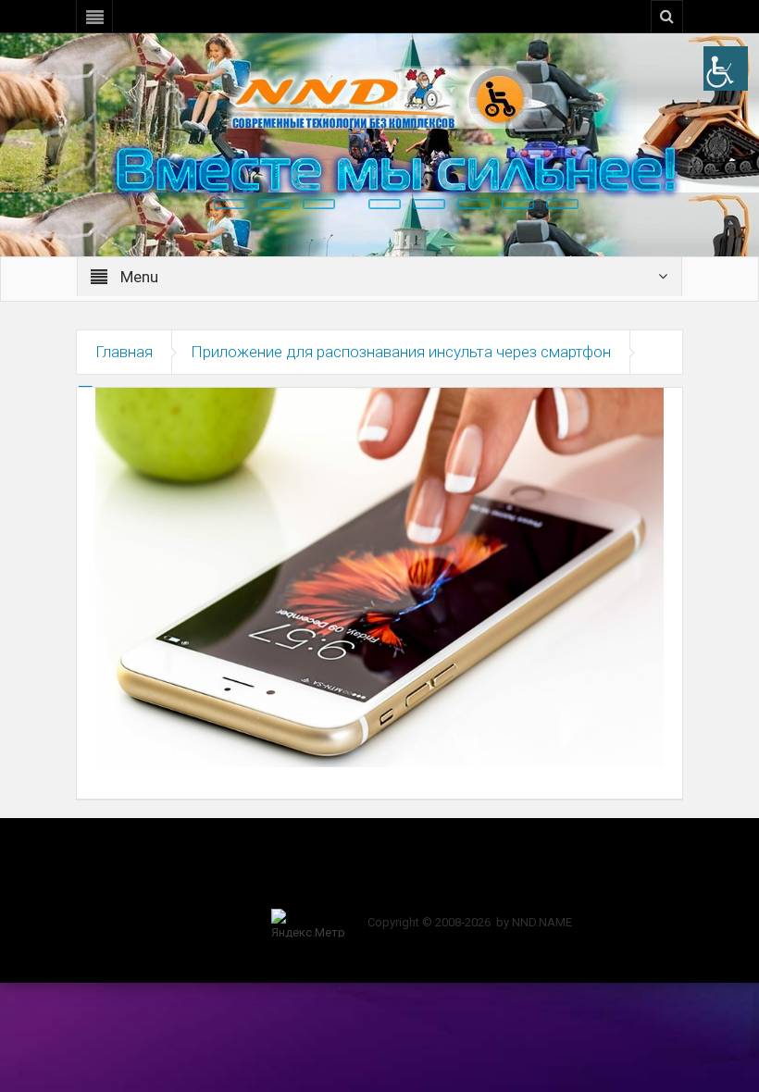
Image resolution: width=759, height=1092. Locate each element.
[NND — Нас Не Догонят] (379, 96)
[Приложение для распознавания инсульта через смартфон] (379, 576)
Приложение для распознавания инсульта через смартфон (401, 351)
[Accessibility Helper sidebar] (725, 68)
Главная (124, 351)
